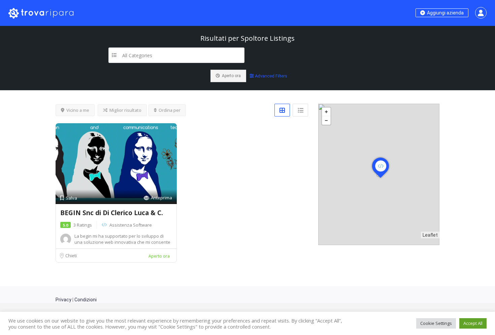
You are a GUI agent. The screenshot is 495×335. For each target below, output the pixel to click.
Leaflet (430, 235)
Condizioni (85, 299)
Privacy (63, 299)
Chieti (71, 256)
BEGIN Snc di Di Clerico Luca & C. (111, 212)
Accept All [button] (473, 323)
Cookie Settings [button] (436, 323)
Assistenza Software (130, 225)
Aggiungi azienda (445, 12)
